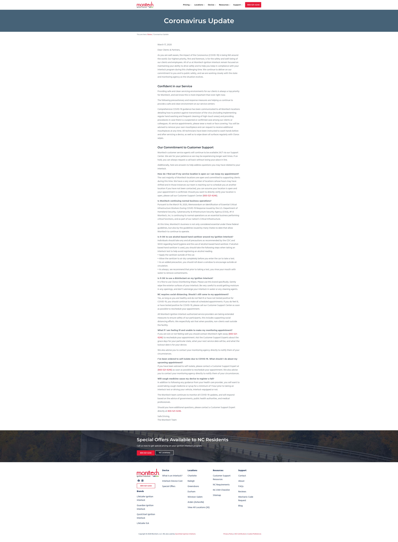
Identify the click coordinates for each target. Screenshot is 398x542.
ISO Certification (240, 534)
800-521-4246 (210, 196)
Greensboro (193, 486)
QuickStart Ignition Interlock (146, 516)
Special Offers (168, 486)
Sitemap (217, 495)
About (241, 481)
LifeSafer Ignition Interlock (145, 498)
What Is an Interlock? (172, 476)
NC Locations (164, 453)
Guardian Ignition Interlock (145, 507)
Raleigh (191, 481)
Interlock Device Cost (172, 481)
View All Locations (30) (199, 507)
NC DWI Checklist (221, 490)
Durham (191, 492)
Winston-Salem (195, 497)
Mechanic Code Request (245, 498)
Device (165, 470)
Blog (240, 506)
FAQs (240, 486)
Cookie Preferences (254, 534)
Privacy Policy (228, 534)
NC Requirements (221, 485)
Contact (242, 476)
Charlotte (192, 476)
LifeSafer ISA (143, 523)
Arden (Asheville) (196, 502)
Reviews (242, 492)
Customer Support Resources (222, 477)
